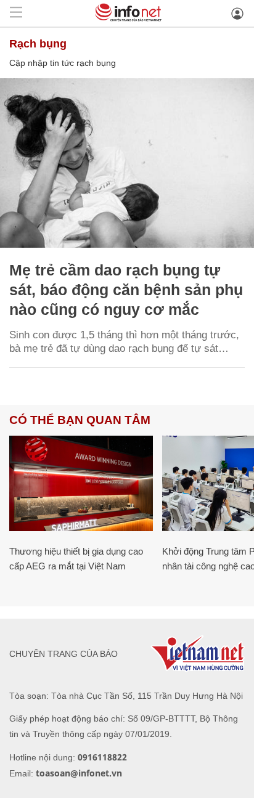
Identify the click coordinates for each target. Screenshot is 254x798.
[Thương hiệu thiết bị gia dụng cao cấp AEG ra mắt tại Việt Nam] (81, 483)
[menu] (16, 13)
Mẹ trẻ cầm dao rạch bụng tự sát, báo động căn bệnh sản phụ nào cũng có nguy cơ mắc (126, 289)
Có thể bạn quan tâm (79, 419)
